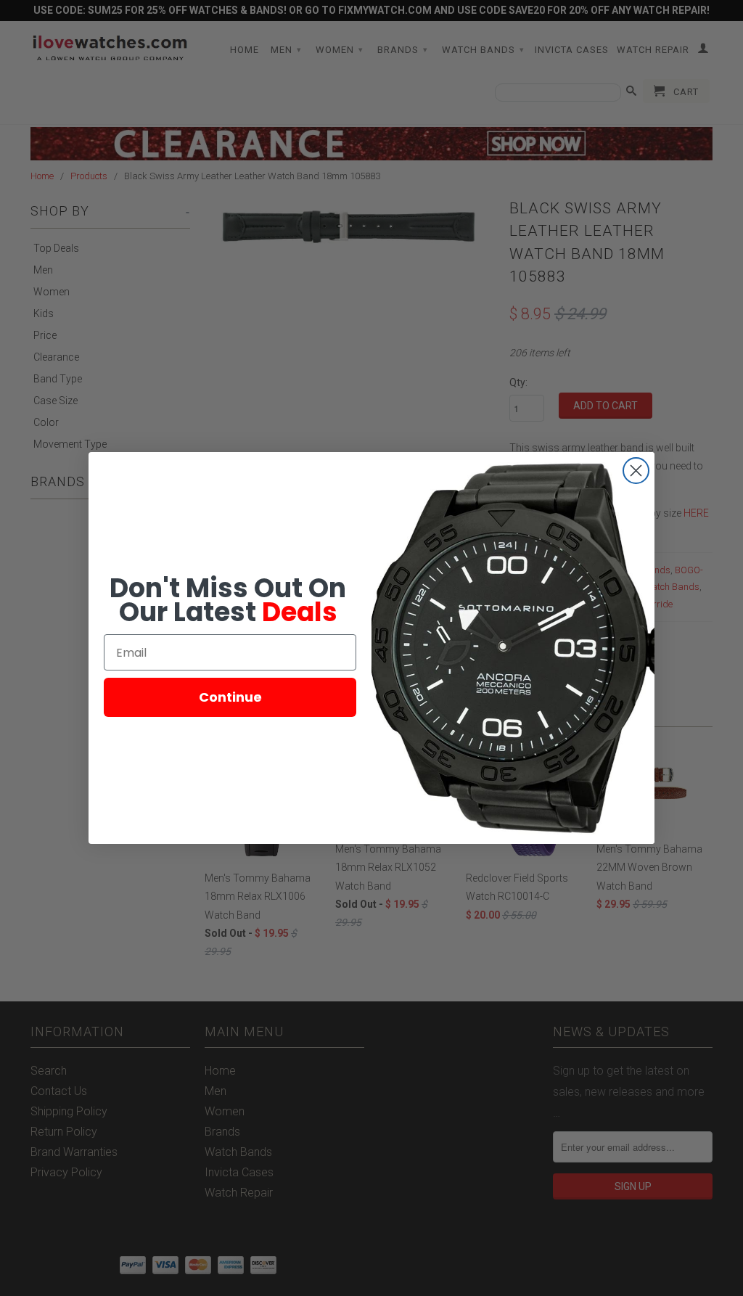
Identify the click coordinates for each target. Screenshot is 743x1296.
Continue (230, 697)
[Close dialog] (636, 470)
